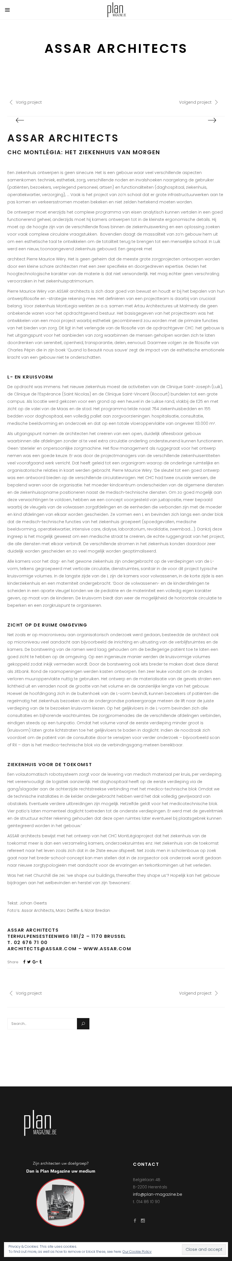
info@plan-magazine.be (157, 1194)
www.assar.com (107, 948)
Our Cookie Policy (137, 1251)
